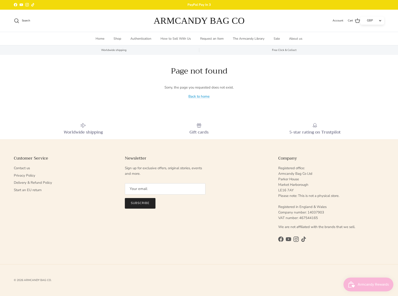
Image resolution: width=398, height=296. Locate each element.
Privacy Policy (24, 175)
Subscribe (140, 203)
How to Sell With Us (176, 38)
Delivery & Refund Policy (33, 182)
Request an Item (212, 38)
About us (295, 38)
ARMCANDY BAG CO (37, 280)
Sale (277, 38)
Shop (117, 38)
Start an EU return (28, 190)
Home (100, 38)
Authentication (140, 38)
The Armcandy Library (248, 38)
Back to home (199, 96)
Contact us (22, 168)
